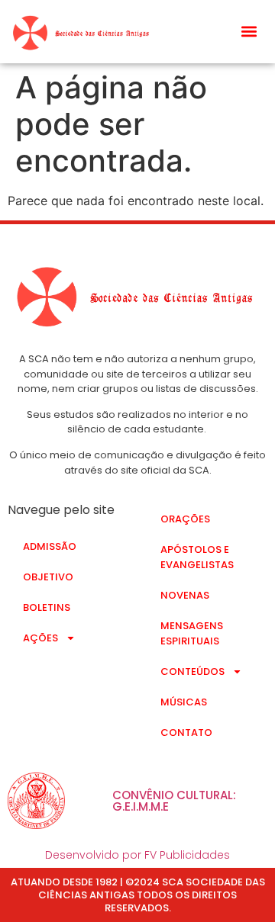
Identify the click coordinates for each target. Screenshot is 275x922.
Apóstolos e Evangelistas (197, 557)
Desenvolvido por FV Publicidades (137, 855)
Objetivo (48, 577)
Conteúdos (192, 671)
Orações (185, 519)
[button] (249, 31)
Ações (40, 638)
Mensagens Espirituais (191, 633)
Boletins (46, 607)
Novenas (184, 595)
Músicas (183, 702)
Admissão (49, 546)
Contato (186, 732)
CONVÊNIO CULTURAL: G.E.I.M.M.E (174, 800)
